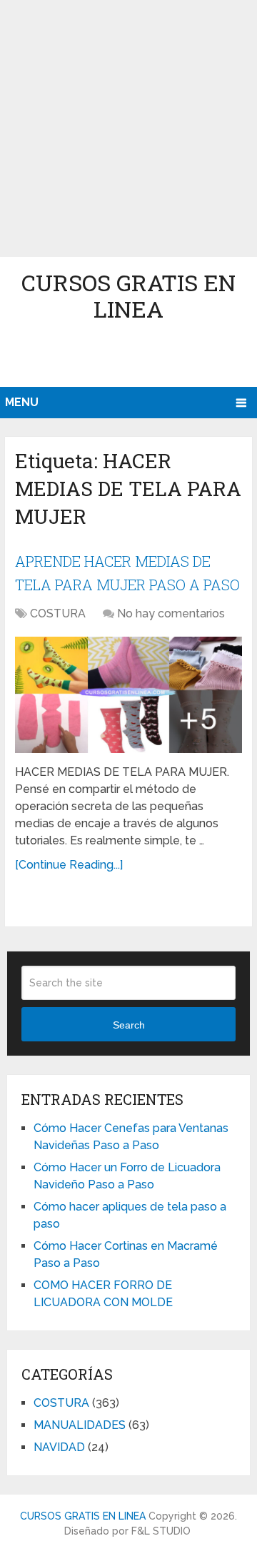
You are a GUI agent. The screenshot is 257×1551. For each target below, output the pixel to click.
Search (129, 1025)
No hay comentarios (171, 613)
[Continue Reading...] (69, 865)
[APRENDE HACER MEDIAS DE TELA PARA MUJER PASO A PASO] (128, 695)
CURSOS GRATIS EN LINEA (128, 295)
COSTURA (58, 613)
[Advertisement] (128, 128)
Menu (22, 402)
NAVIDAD (59, 1447)
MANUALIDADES (80, 1425)
